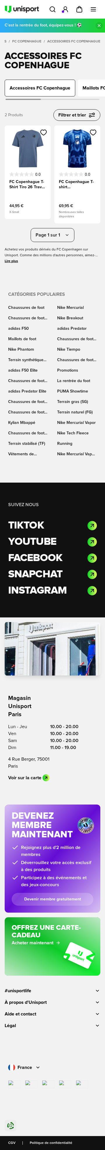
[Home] (22, 9)
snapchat (35, 574)
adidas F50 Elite (23, 370)
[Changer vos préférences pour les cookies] (10, 1125)
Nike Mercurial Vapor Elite (76, 454)
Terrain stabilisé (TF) (26, 444)
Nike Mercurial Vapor (76, 423)
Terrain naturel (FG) (75, 412)
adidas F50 (18, 329)
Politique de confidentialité (51, 1143)
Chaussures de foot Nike (26, 318)
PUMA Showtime (72, 391)
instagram (37, 590)
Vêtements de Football (21, 454)
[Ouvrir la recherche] (52, 9)
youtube (32, 542)
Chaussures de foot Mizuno (26, 412)
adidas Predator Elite (27, 391)
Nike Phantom (21, 349)
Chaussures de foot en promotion (75, 360)
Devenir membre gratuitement (52, 899)
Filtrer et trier (72, 115)
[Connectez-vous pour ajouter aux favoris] (43, 132)
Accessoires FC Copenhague (73, 41)
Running (64, 444)
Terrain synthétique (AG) (25, 360)
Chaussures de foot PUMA (26, 381)
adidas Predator (72, 329)
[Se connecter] (65, 9)
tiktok (26, 525)
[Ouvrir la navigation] (93, 9)
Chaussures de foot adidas (75, 339)
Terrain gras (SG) (72, 402)
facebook (35, 558)
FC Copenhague (26, 41)
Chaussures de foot (26, 308)
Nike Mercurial (70, 308)
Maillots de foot (22, 339)
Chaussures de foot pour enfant (26, 402)
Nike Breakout (70, 318)
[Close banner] (99, 25)
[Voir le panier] (79, 9)
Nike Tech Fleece (73, 433)
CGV (11, 1143)
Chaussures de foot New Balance (26, 433)
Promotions (67, 370)
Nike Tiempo (68, 349)
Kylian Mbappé (21, 423)
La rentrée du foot (73, 381)
